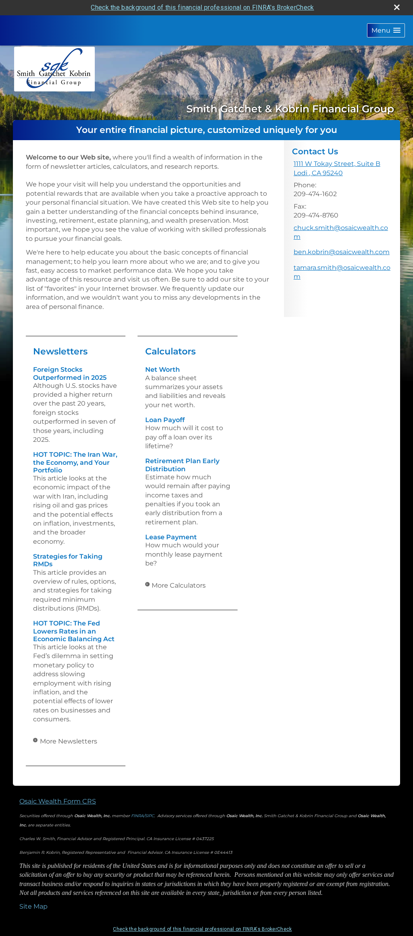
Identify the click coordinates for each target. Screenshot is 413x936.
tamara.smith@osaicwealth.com (342, 272)
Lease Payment (171, 537)
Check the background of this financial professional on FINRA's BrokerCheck (202, 7)
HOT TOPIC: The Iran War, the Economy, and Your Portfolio (75, 462)
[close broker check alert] (397, 7)
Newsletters (60, 351)
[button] (386, 30)
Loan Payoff (165, 420)
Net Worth (162, 369)
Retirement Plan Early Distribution (182, 464)
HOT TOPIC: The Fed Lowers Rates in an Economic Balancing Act (74, 630)
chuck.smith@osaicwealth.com (341, 232)
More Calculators (179, 585)
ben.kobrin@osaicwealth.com (342, 252)
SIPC (149, 815)
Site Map (33, 906)
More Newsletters (68, 741)
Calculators (170, 351)
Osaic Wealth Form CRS (57, 801)
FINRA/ (138, 815)
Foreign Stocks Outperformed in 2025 (69, 373)
